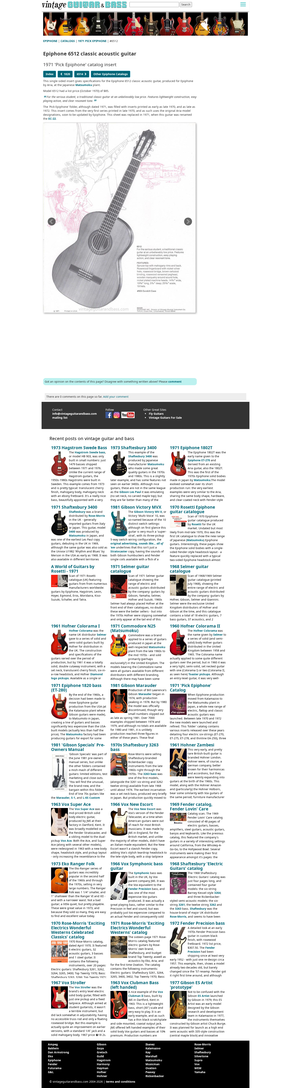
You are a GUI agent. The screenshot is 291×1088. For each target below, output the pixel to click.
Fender (52, 1064)
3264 (217, 893)
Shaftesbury (77, 512)
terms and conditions (120, 1081)
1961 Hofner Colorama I (75, 626)
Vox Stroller (83, 987)
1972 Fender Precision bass (197, 923)
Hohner (102, 1076)
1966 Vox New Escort (131, 804)
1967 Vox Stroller (68, 982)
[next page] (188, 223)
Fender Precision (139, 889)
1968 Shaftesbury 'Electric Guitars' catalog (196, 866)
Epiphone (54, 1060)
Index (49, 74)
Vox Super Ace (84, 809)
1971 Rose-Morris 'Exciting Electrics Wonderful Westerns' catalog (137, 927)
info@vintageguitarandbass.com (74, 414)
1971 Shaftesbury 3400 (74, 507)
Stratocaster (118, 551)
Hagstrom (104, 1060)
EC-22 (52, 118)
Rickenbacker (155, 1076)
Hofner (101, 1072)
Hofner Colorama (80, 630)
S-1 (73, 798)
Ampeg (53, 1044)
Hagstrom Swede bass (90, 452)
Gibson (101, 1044)
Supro (198, 1060)
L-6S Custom (91, 798)
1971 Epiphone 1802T (191, 447)
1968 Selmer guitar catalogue (189, 569)
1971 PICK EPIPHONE (92, 41)
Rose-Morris (96, 516)
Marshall (151, 1056)
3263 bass (150, 774)
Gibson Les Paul (130, 492)
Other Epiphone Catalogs (110, 74)
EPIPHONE (50, 41)
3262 (213, 905)
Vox (197, 1064)
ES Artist (203, 996)
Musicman (153, 1064)
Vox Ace (66, 841)
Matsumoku (83, 85)
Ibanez (150, 1044)
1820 (66, 74)
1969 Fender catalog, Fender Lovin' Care (191, 806)
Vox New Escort (144, 809)
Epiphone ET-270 (199, 460)
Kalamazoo (153, 1048)
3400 (72, 531)
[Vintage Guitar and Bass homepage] (85, 4)
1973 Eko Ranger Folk (73, 863)
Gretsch (102, 1052)
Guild (100, 1056)
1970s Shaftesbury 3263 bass (134, 747)
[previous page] (51, 223)
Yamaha (199, 1072)
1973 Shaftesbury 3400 (133, 447)
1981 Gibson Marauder (133, 685)
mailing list (60, 417)
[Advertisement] (120, 344)
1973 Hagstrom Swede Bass (79, 447)
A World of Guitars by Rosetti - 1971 (72, 569)
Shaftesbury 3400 (140, 456)
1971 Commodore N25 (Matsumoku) (133, 628)
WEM (197, 1068)
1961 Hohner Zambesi (192, 745)
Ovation (151, 1068)
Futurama (54, 1068)
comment (175, 381)
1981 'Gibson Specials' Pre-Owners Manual (78, 747)
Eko (50, 1056)
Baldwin (53, 1048)
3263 (178, 908)
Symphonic (141, 873)
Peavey (150, 1072)
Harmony (103, 1064)
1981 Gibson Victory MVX (135, 507)
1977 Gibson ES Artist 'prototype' (191, 985)
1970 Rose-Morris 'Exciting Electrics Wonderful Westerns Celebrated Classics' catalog (78, 930)
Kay (148, 1052)
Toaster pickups (199, 674)
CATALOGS (68, 41)
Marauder (145, 694)
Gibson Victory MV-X (148, 512)
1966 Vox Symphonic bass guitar (136, 866)
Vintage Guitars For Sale (165, 417)
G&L (51, 1072)
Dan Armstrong (58, 1052)
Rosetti (196, 524)
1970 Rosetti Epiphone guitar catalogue (192, 509)
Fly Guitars (156, 414)
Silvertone (201, 1056)
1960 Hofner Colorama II (195, 626)
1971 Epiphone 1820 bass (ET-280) (76, 688)
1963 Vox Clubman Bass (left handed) (134, 985)
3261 (182, 905)
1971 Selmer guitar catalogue (129, 569)
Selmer (101, 634)
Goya (100, 1048)
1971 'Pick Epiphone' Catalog (190, 688)
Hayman (102, 1068)
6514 (80, 74)
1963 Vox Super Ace (71, 804)
